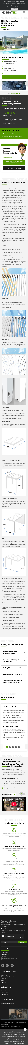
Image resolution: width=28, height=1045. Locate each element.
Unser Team (4, 992)
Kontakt (3, 1005)
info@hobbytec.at (7, 157)
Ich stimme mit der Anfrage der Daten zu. (13, 930)
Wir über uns (4, 994)
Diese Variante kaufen (8, 123)
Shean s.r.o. (17, 1026)
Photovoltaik (4, 952)
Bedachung (4, 960)
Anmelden (22, 942)
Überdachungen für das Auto (9, 958)
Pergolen (3, 956)
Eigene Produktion (6, 991)
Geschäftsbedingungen (7, 1003)
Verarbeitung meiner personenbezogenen (13, 930)
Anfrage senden (15, 93)
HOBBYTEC (14, 1022)
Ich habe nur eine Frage (14, 168)
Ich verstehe (14, 8)
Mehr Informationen (7, 794)
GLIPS (7, 1026)
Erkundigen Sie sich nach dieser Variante (13, 120)
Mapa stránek (4, 1024)
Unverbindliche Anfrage (14, 77)
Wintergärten (7, 29)
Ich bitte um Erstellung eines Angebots (14, 162)
